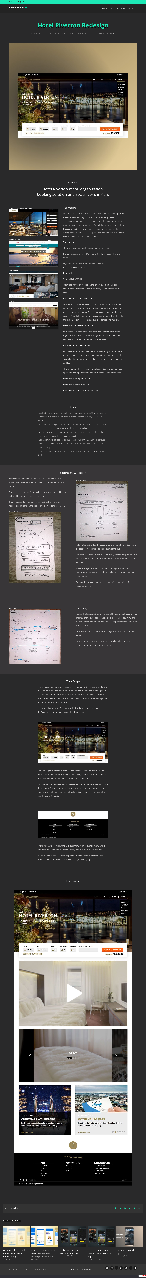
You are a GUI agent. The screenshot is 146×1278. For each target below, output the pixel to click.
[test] (35, 610)
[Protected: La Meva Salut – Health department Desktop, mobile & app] (44, 1236)
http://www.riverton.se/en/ (74, 267)
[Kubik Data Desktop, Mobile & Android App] (72, 1236)
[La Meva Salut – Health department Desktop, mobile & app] (16, 1236)
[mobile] (35, 513)
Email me (87, 1269)
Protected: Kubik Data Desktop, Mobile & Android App (101, 1253)
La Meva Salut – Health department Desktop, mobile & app (14, 1253)
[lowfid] (102, 482)
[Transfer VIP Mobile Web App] (129, 1236)
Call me (11, 2)
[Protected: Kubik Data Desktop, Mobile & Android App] (101, 1236)
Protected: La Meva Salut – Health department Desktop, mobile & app (44, 1253)
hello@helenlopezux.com (25, 2)
